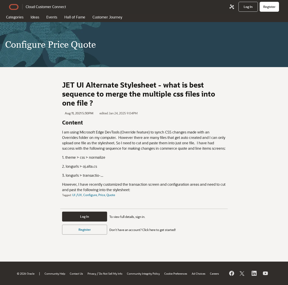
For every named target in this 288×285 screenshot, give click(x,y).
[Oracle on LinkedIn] (254, 273)
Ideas (35, 17)
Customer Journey (107, 17)
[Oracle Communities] (231, 6)
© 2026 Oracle (25, 273)
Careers (214, 273)
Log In (84, 216)
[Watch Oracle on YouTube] (265, 273)
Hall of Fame (74, 17)
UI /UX (77, 195)
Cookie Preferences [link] (175, 273)
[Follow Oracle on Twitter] (242, 273)
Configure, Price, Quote (99, 195)
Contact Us (76, 273)
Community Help (55, 273)
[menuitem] (248, 7)
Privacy (92, 273)
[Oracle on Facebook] (231, 273)
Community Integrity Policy (143, 273)
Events (51, 17)
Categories (14, 17)
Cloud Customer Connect (46, 6)
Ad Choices (198, 273)
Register (85, 229)
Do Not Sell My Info (110, 273)
